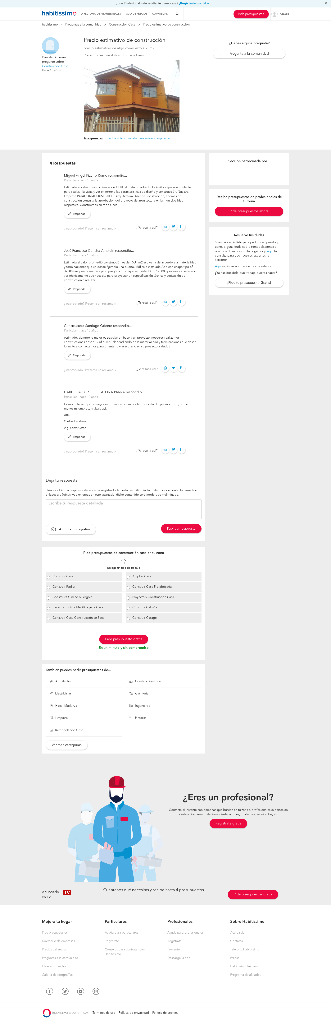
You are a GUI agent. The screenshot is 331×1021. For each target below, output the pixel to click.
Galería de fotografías (57, 975)
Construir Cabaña (144, 607)
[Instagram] (96, 992)
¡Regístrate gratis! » (194, 3)
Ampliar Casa (141, 576)
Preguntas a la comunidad (83, 24)
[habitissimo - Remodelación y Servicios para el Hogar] (59, 13)
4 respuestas (93, 138)
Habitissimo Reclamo (245, 966)
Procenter (174, 949)
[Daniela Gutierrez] (50, 45)
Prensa (234, 958)
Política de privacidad (134, 1012)
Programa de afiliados (245, 975)
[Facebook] (49, 992)
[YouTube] (80, 992)
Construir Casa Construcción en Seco (78, 618)
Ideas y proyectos (54, 966)
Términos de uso (104, 1012)
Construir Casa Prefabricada (152, 586)
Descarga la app (178, 958)
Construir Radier (63, 586)
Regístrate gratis (228, 823)
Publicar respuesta (181, 528)
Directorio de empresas (58, 941)
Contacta (236, 941)
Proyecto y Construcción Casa (153, 597)
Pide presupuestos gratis (253, 894)
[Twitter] (65, 992)
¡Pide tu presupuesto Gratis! (249, 283)
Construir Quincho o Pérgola (72, 597)
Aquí (218, 266)
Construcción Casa (122, 24)
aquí (270, 251)
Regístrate (112, 941)
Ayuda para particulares (121, 932)
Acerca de (237, 932)
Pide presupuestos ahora (249, 211)
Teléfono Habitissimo (244, 949)
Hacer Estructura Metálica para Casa (77, 607)
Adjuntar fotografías (74, 529)
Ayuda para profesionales (185, 932)
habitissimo (50, 24)
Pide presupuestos (251, 14)
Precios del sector (54, 949)
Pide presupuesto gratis (123, 639)
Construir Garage (144, 618)
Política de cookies (165, 1012)
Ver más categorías (67, 745)
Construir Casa (62, 576)
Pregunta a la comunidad (249, 53)
